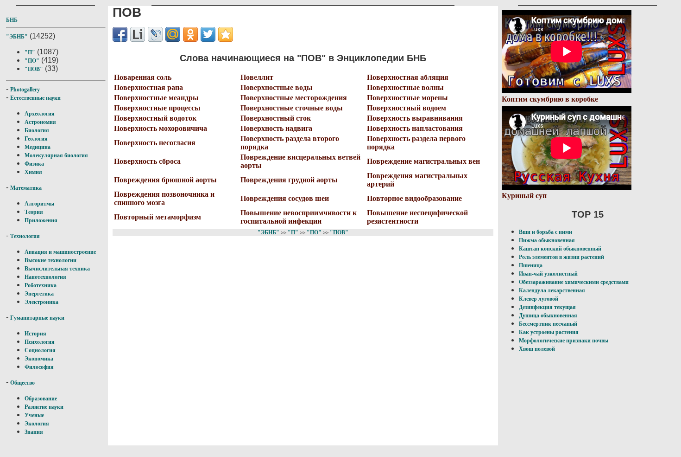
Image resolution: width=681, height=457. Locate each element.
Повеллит (256, 77)
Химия (33, 172)
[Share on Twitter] (208, 34)
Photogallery (25, 89)
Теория (34, 212)
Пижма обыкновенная (547, 240)
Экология (37, 423)
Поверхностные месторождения (293, 98)
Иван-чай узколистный (548, 273)
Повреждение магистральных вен (423, 161)
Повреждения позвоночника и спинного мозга (164, 198)
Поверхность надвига (276, 128)
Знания (34, 432)
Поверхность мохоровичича (160, 128)
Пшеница (530, 265)
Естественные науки (35, 98)
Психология (40, 342)
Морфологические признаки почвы (563, 340)
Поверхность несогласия (154, 143)
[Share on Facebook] (120, 34)
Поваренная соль (142, 77)
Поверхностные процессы (157, 108)
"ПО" (32, 61)
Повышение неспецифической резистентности (417, 217)
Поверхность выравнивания (415, 118)
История (35, 333)
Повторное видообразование (414, 198)
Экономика (39, 358)
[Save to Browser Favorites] (225, 34)
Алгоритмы (39, 203)
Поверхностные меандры (156, 98)
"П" (30, 52)
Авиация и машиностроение (60, 252)
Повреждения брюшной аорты (165, 180)
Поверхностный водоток (155, 118)
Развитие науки (44, 407)
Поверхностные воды (276, 87)
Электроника (41, 302)
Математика (26, 188)
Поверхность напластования (415, 128)
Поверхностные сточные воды (291, 108)
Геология (36, 138)
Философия (39, 367)
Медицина (37, 147)
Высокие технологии (50, 260)
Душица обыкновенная (548, 315)
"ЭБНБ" (17, 36)
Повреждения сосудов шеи (284, 198)
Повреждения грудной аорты (289, 180)
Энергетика (39, 293)
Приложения (41, 220)
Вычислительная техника (57, 268)
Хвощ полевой (537, 349)
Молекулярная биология (56, 155)
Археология (40, 113)
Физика (34, 164)
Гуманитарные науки (37, 318)
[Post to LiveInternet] (137, 34)
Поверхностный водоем (406, 108)
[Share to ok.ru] (190, 34)
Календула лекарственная (552, 290)
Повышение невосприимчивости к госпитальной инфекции (298, 217)
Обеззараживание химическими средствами (574, 282)
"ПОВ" (34, 69)
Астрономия (40, 122)
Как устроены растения (549, 332)
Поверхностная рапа (148, 87)
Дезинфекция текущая (547, 307)
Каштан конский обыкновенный (560, 248)
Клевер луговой (538, 299)
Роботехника (41, 285)
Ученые (34, 415)
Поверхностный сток (275, 118)
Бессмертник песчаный (548, 324)
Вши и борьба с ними (545, 232)
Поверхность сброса (147, 161)
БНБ (12, 20)
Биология (37, 130)
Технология (25, 236)
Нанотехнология (45, 277)
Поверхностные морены (407, 98)
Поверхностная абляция (407, 77)
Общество (22, 383)
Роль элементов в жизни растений (561, 257)
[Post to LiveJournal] (155, 34)
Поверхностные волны (405, 87)
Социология (40, 350)
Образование (41, 398)
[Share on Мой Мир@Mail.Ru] (172, 34)
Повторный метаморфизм (157, 217)
